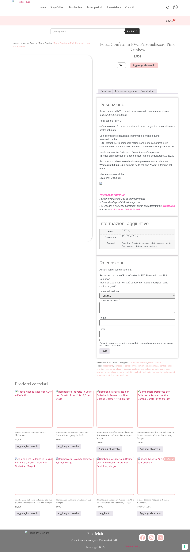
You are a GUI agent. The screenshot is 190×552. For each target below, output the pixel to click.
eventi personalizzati (112, 369)
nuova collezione (146, 369)
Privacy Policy (133, 546)
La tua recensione (109, 300)
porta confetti (125, 372)
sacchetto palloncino (142, 372)
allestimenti (108, 366)
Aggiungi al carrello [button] (27, 446)
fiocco (126, 369)
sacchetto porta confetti (164, 372)
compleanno (130, 366)
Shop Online (56, 7)
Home (42, 7)
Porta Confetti (45, 43)
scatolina (100, 375)
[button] (57, 7)
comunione (143, 366)
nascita (133, 369)
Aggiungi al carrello (144, 65)
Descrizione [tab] (106, 91)
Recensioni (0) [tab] (147, 91)
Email (102, 329)
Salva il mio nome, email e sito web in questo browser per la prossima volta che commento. (136, 344)
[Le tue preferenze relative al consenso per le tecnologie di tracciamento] (185, 547)
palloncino (160, 369)
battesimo (119, 366)
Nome (102, 318)
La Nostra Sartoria (28, 43)
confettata (154, 366)
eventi (99, 369)
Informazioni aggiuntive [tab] (126, 91)
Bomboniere (75, 7)
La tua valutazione (109, 291)
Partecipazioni (94, 7)
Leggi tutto (104, 513)
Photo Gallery (113, 7)
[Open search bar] (167, 7)
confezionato (166, 366)
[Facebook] (142, 537)
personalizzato (111, 372)
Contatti (129, 7)
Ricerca (132, 31)
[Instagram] (151, 537)
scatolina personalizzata (117, 375)
